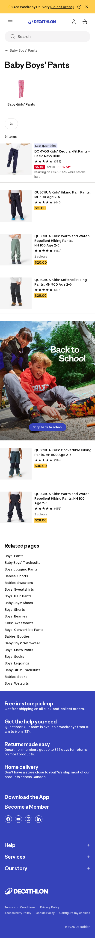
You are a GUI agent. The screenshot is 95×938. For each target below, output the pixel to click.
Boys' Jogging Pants (21, 569)
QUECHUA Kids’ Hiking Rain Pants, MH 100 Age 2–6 (62, 194)
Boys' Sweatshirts (19, 589)
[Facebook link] (8, 819)
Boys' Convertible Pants (24, 630)
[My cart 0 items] (84, 21)
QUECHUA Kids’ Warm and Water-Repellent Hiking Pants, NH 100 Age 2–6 (62, 240)
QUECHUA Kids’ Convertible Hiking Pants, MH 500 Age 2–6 (63, 452)
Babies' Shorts (16, 576)
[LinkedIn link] (38, 819)
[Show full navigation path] (6, 50)
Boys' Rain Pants (18, 596)
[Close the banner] (86, 6)
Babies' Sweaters (19, 583)
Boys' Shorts (15, 609)
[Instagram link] (28, 819)
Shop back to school (47, 427)
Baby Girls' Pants (21, 104)
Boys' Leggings (17, 663)
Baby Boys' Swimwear (22, 643)
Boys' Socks (14, 656)
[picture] (16, 159)
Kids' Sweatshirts (19, 623)
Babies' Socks (16, 677)
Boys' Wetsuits (17, 683)
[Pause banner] (79, 6)
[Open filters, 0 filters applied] (11, 123)
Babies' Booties (17, 636)
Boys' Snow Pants (19, 650)
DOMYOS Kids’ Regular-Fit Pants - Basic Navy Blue (62, 153)
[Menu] (10, 21)
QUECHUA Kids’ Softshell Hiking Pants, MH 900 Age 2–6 (61, 282)
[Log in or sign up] (73, 21)
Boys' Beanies (16, 616)
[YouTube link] (18, 819)
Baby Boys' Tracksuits (22, 562)
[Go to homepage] (42, 22)
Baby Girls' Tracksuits (22, 670)
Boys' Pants (14, 556)
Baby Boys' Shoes (19, 603)
